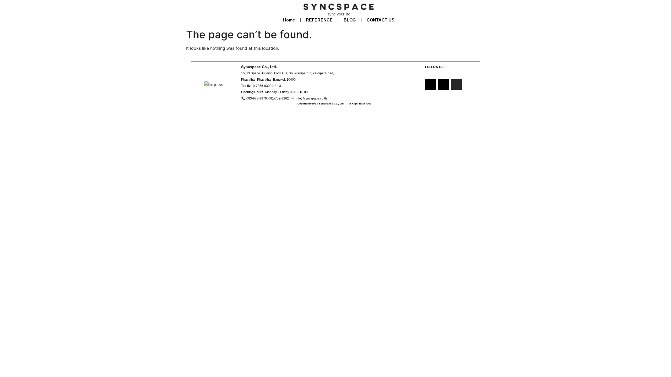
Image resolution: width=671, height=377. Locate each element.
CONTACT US (380, 20)
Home (289, 20)
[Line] (443, 84)
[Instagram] (456, 84)
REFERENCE (319, 20)
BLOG (350, 20)
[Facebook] (430, 84)
